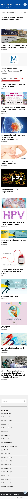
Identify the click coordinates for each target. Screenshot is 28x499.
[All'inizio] (25, 492)
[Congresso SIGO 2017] (14, 286)
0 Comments (4, 22)
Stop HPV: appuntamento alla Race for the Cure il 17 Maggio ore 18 (13, 109)
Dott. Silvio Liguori (11, 4)
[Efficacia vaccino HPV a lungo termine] (14, 178)
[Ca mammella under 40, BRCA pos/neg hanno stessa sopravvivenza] (14, 125)
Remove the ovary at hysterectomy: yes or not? (11, 70)
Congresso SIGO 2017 (9, 297)
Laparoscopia (6, 457)
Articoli (5, 417)
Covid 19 (5, 424)
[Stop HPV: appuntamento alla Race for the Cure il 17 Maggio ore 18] (14, 98)
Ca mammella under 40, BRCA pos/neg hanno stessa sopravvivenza (13, 137)
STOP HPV (5, 327)
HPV (4, 450)
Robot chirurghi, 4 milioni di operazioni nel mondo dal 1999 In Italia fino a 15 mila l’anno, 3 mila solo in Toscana (13, 374)
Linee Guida (6, 461)
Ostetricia (6, 483)
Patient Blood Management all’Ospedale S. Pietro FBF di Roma (12, 271)
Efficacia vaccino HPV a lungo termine (10, 191)
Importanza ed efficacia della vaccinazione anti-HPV (12, 223)
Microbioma (6, 472)
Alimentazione (7, 413)
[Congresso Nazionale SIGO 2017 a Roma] (14, 234)
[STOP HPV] (14, 313)
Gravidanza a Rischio (8, 446)
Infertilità (5, 453)
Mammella (6, 464)
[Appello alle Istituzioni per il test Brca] (14, 339)
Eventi (5, 431)
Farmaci (5, 435)
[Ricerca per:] (14, 401)
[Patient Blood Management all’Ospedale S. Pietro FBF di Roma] (14, 257)
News (4, 475)
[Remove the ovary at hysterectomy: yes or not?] (14, 59)
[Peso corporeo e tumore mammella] (14, 152)
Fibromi (5, 439)
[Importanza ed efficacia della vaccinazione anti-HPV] (14, 209)
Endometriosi (6, 428)
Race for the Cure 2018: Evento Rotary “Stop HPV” (13, 85)
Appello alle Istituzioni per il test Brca (12, 349)
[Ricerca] (24, 401)
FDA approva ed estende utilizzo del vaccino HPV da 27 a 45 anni (14, 46)
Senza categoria (7, 486)
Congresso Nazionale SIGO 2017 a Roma (13, 241)
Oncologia (6, 479)
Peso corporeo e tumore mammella (8, 162)
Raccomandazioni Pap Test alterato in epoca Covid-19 (12, 19)
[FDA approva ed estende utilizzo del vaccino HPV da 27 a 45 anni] (14, 36)
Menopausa (6, 468)
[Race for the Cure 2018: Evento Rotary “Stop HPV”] (14, 79)
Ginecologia (6, 442)
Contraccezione (7, 420)
